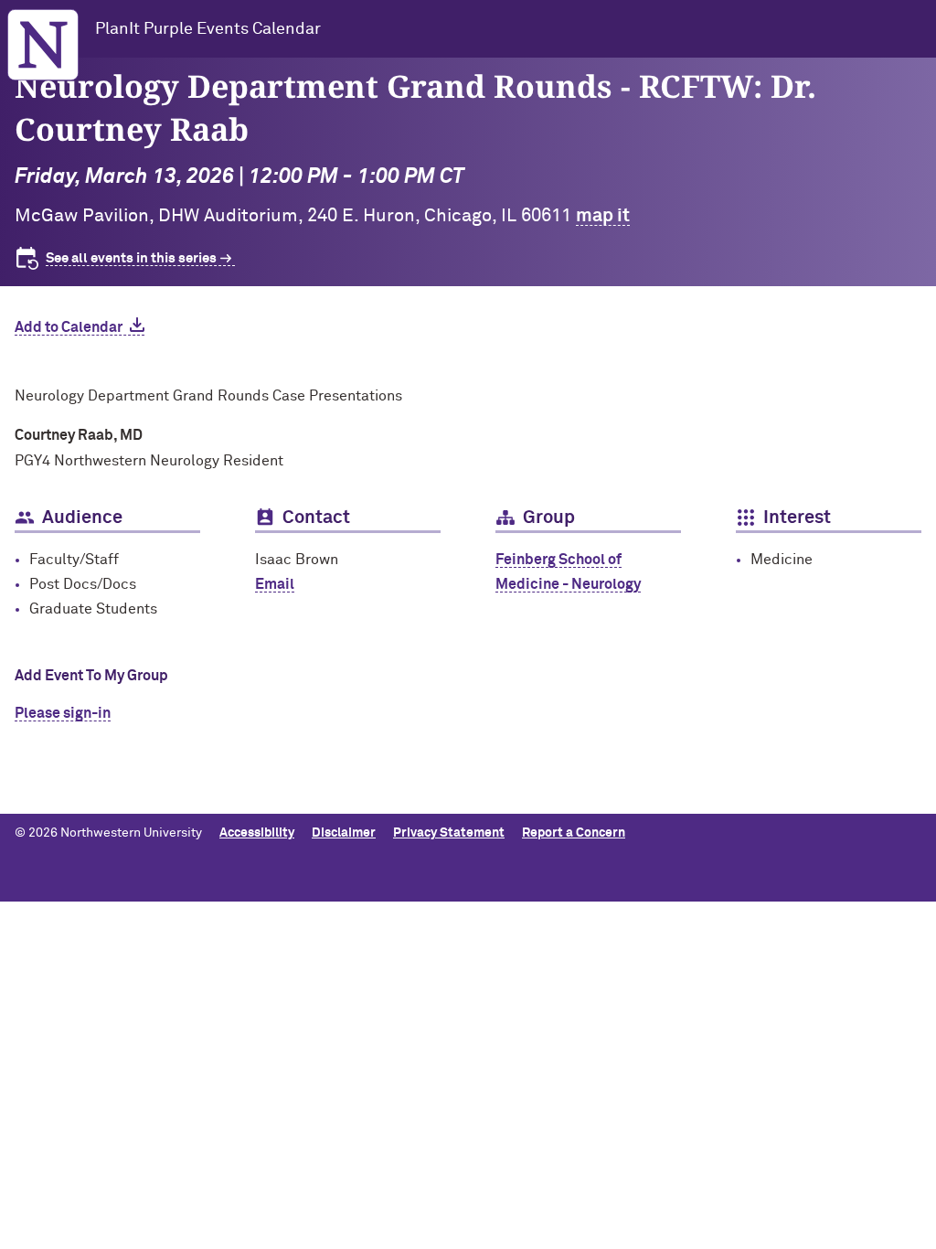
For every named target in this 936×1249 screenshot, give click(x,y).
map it (603, 216)
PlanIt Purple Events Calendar (208, 29)
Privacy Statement (449, 833)
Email (274, 584)
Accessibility (256, 833)
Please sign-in (63, 713)
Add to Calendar (68, 327)
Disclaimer (344, 833)
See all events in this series (131, 258)
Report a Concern (573, 833)
